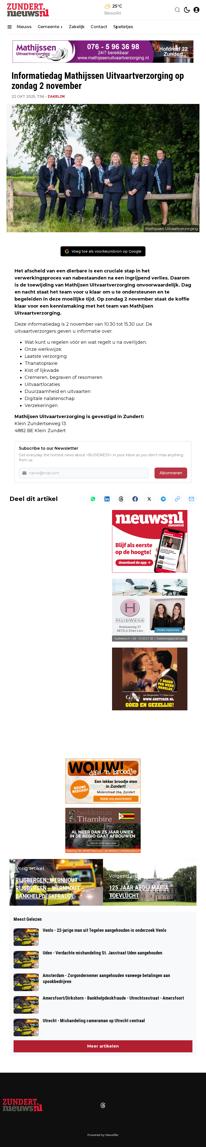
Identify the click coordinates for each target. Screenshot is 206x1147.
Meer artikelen (103, 1046)
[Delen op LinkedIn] (107, 499)
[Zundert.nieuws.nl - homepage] (29, 10)
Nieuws (24, 26)
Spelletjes (123, 26)
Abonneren (171, 473)
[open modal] (196, 10)
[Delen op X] (149, 499)
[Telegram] (163, 499)
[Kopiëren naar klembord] (177, 499)
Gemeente (48, 26)
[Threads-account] (103, 1105)
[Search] (177, 10)
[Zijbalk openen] (10, 27)
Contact (99, 26)
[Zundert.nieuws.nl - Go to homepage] (22, 1105)
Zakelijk (77, 26)
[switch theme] (186, 9)
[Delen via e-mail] (191, 499)
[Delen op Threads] (121, 499)
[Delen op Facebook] (135, 499)
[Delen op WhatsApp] (93, 499)
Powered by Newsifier (103, 1135)
